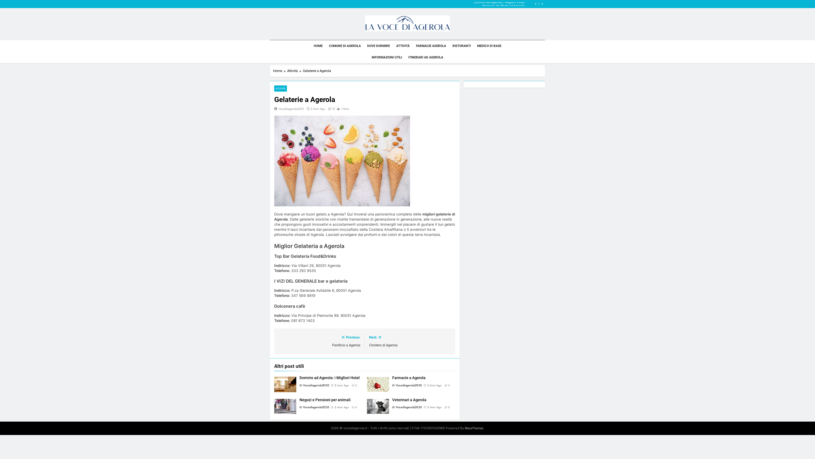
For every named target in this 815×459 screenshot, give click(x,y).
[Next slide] (542, 4)
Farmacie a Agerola (409, 378)
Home (318, 46)
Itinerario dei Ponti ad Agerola (503, 4)
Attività (403, 46)
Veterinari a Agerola (409, 400)
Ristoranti (461, 46)
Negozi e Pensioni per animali (325, 400)
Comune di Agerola (345, 46)
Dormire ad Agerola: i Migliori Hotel (329, 378)
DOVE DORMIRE (378, 46)
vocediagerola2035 (291, 109)
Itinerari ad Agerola (425, 57)
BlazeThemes (474, 428)
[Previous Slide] (536, 4)
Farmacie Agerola (431, 46)
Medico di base (489, 46)
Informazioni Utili (387, 57)
